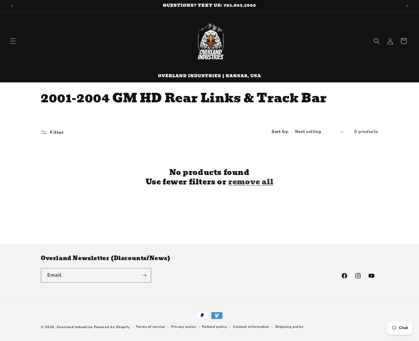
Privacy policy (183, 326)
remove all (250, 182)
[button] (13, 41)
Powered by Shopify (112, 327)
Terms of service (150, 326)
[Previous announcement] (12, 6)
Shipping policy (289, 326)
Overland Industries (75, 327)
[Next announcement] (407, 6)
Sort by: (280, 132)
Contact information (251, 326)
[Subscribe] (144, 275)
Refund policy (214, 326)
